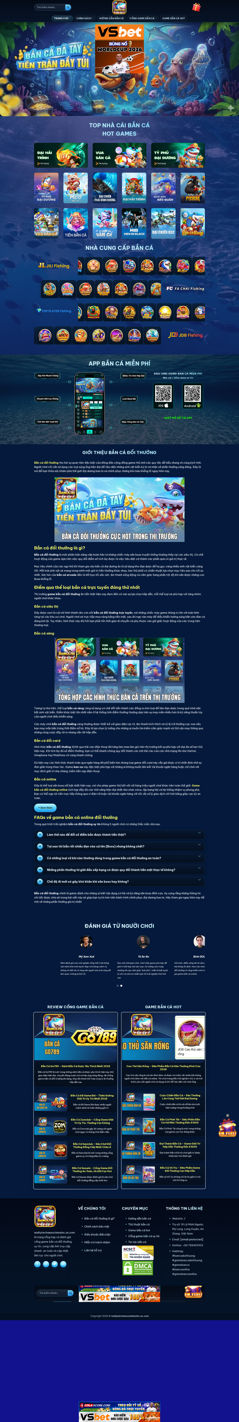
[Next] (197, 962)
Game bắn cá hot (139, 1230)
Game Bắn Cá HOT (173, 18)
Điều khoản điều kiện (97, 1234)
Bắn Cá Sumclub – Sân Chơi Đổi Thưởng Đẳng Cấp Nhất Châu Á (92, 1145)
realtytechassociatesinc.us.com (54, 1232)
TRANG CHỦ (61, 18)
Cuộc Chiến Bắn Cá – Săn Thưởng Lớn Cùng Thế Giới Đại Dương (180, 1097)
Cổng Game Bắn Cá (142, 18)
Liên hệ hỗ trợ (93, 1250)
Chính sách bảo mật (96, 1226)
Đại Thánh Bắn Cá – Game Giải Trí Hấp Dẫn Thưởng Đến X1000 (179, 1145)
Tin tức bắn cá (137, 1242)
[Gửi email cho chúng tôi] (63, 1264)
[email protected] (191, 1239)
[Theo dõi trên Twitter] (54, 1264)
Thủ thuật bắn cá (139, 1224)
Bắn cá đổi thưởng (46, 462)
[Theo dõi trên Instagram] (46, 1264)
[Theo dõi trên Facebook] (37, 1264)
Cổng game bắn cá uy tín (143, 1236)
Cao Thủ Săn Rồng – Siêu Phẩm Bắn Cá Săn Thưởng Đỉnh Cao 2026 (163, 1068)
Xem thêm (46, 807)
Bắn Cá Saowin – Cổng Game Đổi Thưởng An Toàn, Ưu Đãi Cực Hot (92, 1170)
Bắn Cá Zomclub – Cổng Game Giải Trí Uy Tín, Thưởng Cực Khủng (92, 1121)
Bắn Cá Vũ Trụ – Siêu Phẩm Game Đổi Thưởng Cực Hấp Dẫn (180, 1169)
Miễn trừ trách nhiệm (97, 1242)
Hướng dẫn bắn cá (139, 1218)
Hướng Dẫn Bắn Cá (111, 18)
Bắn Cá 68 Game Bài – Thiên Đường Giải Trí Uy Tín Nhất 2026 (92, 1097)
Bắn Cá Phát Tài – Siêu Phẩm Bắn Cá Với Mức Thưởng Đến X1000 (180, 1121)
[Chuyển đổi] (199, 832)
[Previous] (42, 962)
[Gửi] (68, 7)
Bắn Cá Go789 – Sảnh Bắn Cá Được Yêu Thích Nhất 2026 (75, 1066)
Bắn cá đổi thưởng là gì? (99, 1218)
